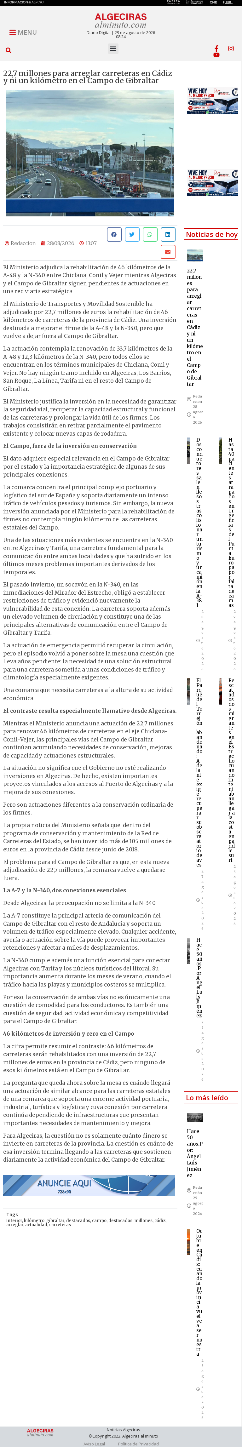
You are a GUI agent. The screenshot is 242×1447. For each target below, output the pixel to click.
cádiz (159, 1220)
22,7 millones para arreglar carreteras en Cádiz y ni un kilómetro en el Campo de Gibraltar (195, 327)
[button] (8, 50)
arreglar (14, 1224)
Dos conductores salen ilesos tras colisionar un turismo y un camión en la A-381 (199, 522)
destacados (78, 1220)
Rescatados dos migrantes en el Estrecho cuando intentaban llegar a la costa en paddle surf (231, 770)
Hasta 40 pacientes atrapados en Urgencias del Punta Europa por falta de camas (231, 522)
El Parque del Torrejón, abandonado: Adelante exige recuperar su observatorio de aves (199, 773)
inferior (14, 1220)
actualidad (36, 1224)
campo (99, 1220)
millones (143, 1220)
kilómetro (34, 1220)
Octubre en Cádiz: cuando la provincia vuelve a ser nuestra (199, 1292)
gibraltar (55, 1220)
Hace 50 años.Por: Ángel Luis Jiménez (199, 978)
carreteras (60, 1224)
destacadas (120, 1220)
